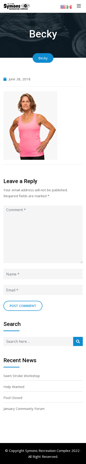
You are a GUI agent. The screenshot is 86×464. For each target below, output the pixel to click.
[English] (63, 6)
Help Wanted (13, 386)
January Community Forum (23, 408)
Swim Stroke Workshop (21, 375)
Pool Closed (12, 397)
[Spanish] (69, 6)
